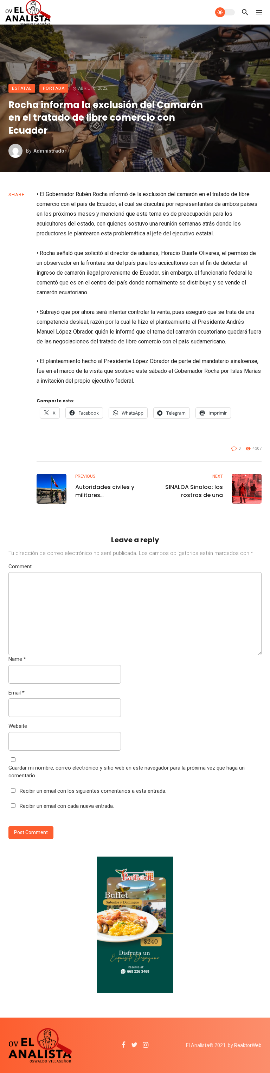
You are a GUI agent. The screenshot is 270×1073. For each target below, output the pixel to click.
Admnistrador (49, 151)
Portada (54, 88)
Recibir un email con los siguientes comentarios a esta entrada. (93, 791)
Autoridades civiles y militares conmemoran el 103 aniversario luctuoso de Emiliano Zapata (104, 491)
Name (17, 659)
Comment (20, 566)
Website (17, 726)
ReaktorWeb (248, 1045)
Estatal (22, 88)
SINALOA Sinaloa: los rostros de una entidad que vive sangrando (194, 491)
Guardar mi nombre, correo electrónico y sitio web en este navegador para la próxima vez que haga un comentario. (126, 772)
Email (16, 693)
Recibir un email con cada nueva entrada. (67, 806)
